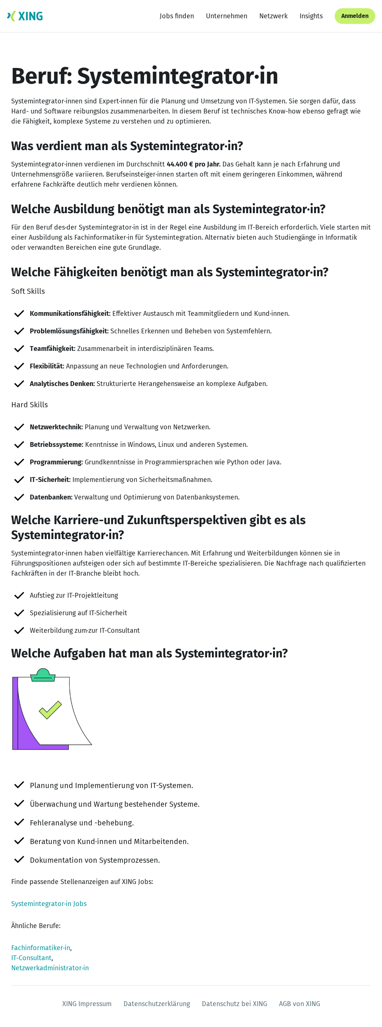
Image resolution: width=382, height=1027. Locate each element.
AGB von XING (299, 1004)
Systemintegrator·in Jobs (49, 904)
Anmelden (355, 15)
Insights (311, 16)
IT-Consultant (31, 958)
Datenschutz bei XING (234, 1004)
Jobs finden (177, 16)
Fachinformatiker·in (40, 948)
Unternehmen (226, 16)
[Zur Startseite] (25, 16)
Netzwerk (273, 16)
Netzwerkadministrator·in (50, 968)
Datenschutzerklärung (156, 1004)
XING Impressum (87, 1004)
